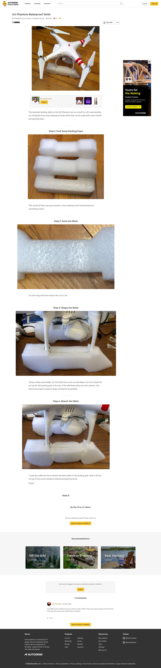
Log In (145, 4)
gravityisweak (57, 604)
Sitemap (101, 647)
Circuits (28, 18)
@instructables (131, 638)
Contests (37, 4)
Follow (44, 102)
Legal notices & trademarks (125, 664)
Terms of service (48, 664)
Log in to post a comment (81, 624)
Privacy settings (76, 664)
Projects (28, 4)
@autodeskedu (131, 642)
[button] (118, 22)
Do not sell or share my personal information (99, 664)
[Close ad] (149, 62)
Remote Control (38, 18)
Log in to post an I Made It (80, 523)
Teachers (47, 4)
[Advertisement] (137, 88)
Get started (102, 641)
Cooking (80, 638)
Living (79, 641)
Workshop (68, 641)
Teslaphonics (19, 18)
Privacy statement (62, 664)
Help (100, 644)
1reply (51, 618)
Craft (66, 647)
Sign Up (154, 4)
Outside (80, 644)
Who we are (102, 650)
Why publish (102, 638)
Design (67, 644)
